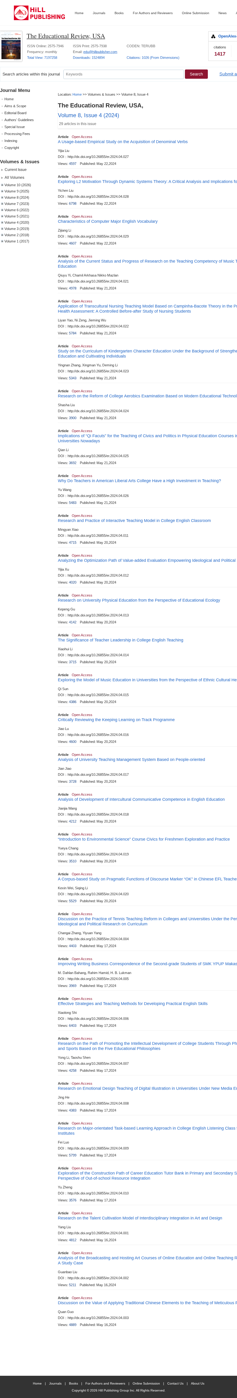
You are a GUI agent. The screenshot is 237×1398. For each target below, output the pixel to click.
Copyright (11, 148)
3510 (72, 861)
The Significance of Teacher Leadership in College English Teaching (120, 640)
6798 (72, 203)
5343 (72, 378)
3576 (72, 1200)
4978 (72, 288)
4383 (72, 1110)
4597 (72, 164)
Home (79, 13)
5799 (72, 1155)
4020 (72, 582)
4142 (72, 622)
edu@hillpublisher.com (100, 52)
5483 (72, 503)
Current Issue (16, 169)
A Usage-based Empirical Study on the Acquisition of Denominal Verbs (123, 141)
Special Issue (14, 127)
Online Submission (195, 13)
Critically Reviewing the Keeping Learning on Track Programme (116, 719)
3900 (72, 418)
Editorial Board (15, 113)
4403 (72, 946)
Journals (99, 13)
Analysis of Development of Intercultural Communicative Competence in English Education (141, 799)
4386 (72, 702)
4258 (72, 1070)
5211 (72, 1285)
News (222, 13)
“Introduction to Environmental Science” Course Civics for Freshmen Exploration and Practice (144, 839)
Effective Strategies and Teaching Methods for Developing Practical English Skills (133, 1003)
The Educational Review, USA (66, 35)
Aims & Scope (15, 106)
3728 (72, 781)
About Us (197, 1383)
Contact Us (175, 1383)
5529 (72, 901)
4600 (72, 742)
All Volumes (14, 177)
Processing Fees (17, 134)
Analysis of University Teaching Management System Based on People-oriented (131, 759)
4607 (72, 243)
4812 (72, 1240)
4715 (72, 542)
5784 (72, 333)
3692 (72, 463)
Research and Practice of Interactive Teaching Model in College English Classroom (134, 520)
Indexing (10, 141)
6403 (72, 1025)
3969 (72, 986)
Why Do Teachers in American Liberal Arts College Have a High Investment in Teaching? (139, 480)
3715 (72, 662)
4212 (72, 821)
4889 (72, 1325)
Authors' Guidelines (19, 120)
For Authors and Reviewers (153, 13)
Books (119, 13)
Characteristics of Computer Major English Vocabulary (108, 221)
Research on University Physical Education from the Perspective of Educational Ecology (139, 600)
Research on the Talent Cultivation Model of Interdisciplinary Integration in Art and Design (140, 1218)
